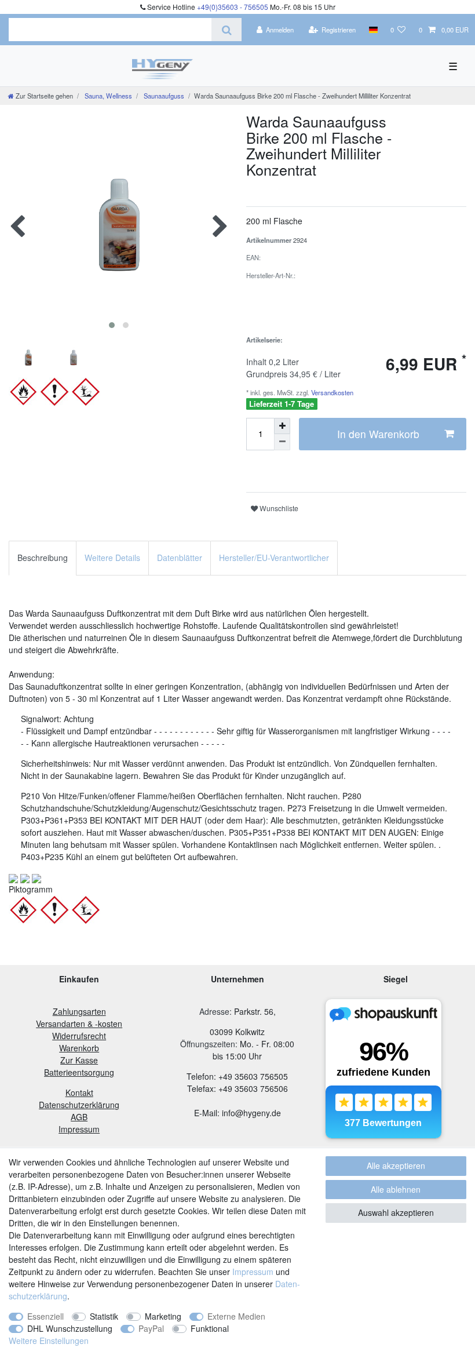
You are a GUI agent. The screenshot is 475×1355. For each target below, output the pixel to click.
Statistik (104, 1316)
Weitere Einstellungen (49, 1340)
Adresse (214, 1011)
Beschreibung (42, 557)
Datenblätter (179, 557)
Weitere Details (112, 557)
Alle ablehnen (396, 1189)
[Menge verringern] (282, 442)
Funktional (210, 1328)
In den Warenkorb (378, 434)
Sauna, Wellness (107, 95)
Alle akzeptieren (396, 1165)
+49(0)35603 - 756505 (232, 7)
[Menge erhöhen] (282, 426)
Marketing (163, 1316)
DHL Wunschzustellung (69, 1328)
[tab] (42, 558)
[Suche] (226, 29)
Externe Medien (236, 1316)
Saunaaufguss (163, 95)
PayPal (151, 1328)
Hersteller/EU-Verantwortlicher (274, 557)
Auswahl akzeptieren (396, 1212)
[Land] (372, 29)
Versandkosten (331, 392)
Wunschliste (278, 508)
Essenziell (45, 1316)
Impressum (252, 1271)
